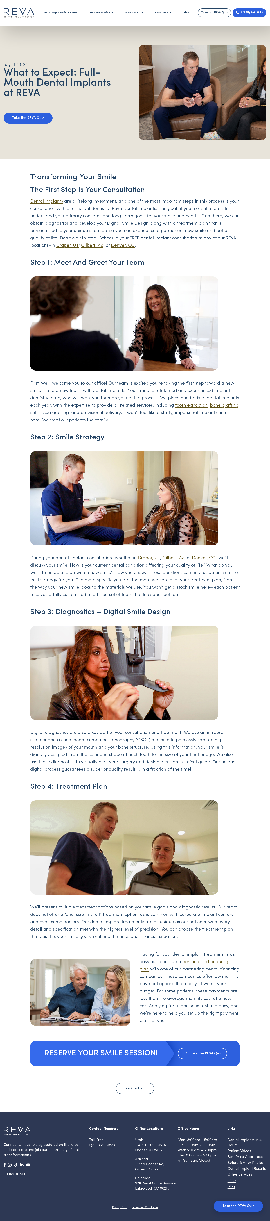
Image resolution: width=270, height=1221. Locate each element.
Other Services (240, 1175)
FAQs (232, 1180)
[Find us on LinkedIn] (22, 1164)
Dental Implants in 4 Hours (59, 12)
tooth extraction (191, 405)
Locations (161, 12)
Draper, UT (67, 245)
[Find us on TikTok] (16, 1164)
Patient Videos (239, 1151)
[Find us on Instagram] (10, 1164)
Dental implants (46, 201)
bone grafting (224, 405)
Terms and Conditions (145, 1207)
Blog (186, 12)
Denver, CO (123, 245)
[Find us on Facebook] (5, 1164)
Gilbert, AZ (92, 245)
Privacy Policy (120, 1207)
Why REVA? (132, 12)
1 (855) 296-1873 (102, 1145)
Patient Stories (100, 12)
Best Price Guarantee (245, 1157)
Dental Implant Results (247, 1169)
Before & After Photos (246, 1163)
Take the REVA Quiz (214, 12)
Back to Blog (135, 1088)
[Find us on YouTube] (28, 1164)
